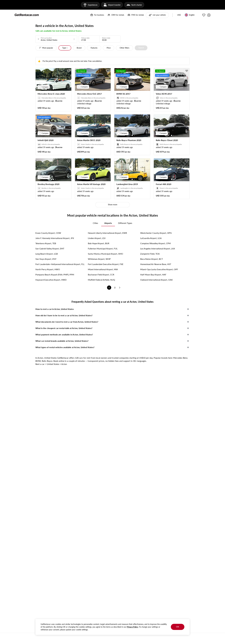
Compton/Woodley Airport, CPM (155, 243)
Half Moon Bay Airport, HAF (153, 274)
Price (109, 48)
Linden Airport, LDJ (96, 238)
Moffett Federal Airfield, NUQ (101, 279)
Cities (95, 223)
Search (141, 48)
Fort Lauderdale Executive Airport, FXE (105, 264)
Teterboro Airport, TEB (45, 243)
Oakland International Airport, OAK (156, 279)
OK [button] (177, 626)
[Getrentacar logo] (27, 14)
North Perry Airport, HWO (47, 269)
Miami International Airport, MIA (103, 269)
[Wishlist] (204, 15)
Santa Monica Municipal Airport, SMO (105, 253)
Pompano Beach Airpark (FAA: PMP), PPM (54, 274)
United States (53, 364)
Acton (64, 364)
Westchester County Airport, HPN (156, 233)
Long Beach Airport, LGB (46, 253)
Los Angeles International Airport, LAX (157, 248)
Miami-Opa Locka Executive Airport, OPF (159, 269)
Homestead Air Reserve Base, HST (155, 264)
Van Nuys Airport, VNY (45, 259)
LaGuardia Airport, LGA (151, 238)
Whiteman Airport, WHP (99, 259)
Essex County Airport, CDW (48, 233)
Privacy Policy (132, 627)
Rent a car (40, 364)
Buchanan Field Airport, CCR (101, 274)
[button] (179, 15)
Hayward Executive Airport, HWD (51, 279)
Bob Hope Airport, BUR (98, 243)
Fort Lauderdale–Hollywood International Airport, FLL (60, 264)
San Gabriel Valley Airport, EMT (49, 248)
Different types (125, 223)
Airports (108, 223)
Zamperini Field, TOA (150, 253)
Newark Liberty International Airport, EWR (107, 233)
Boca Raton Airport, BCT (151, 259)
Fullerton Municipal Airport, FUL (103, 248)
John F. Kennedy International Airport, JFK (54, 238)
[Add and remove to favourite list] (68, 71)
